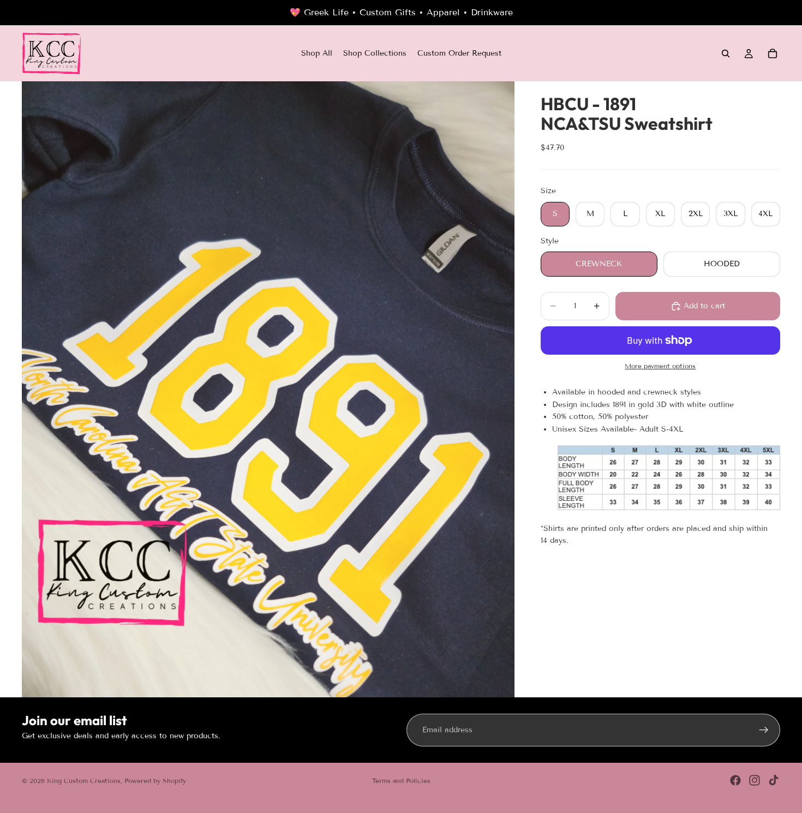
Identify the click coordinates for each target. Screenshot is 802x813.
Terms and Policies (401, 780)
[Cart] (773, 53)
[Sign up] (763, 730)
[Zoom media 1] (268, 389)
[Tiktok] (773, 780)
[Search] (726, 53)
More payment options (660, 366)
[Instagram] (754, 780)
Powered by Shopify (155, 780)
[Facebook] (735, 780)
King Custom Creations (84, 780)
